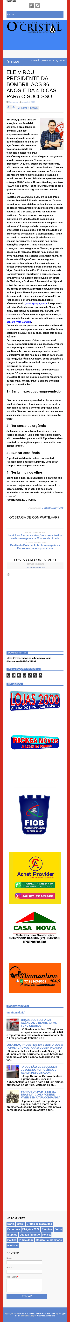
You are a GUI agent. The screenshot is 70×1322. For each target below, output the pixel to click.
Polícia (46, 1234)
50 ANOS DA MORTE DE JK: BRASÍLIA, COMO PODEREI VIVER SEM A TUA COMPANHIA (40, 1094)
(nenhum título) (16, 1012)
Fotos (58, 1229)
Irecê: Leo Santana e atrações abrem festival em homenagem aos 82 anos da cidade (35, 537)
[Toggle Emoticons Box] (8, 574)
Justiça (24, 1234)
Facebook (31, 5)
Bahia (10, 1223)
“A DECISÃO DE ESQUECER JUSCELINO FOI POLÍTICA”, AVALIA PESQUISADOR (39, 1069)
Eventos (47, 1229)
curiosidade (54, 1240)
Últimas (13, 62)
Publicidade (26, 1240)
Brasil (20, 1223)
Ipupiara (12, 1234)
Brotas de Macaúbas (39, 1223)
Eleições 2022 (30, 1229)
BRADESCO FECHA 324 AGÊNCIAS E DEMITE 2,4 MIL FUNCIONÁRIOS (39, 1023)
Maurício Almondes (46, 1316)
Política (11, 1240)
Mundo (35, 1234)
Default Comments (35, 564)
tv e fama (12, 1245)
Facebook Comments (35, 568)
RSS (37, 5)
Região (40, 1240)
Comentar (13, 102)
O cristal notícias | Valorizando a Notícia (36, 1313)
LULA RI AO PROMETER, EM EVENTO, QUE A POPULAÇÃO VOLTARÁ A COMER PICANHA (35, 1046)
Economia (13, 1229)
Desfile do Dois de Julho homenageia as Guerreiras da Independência (35, 547)
